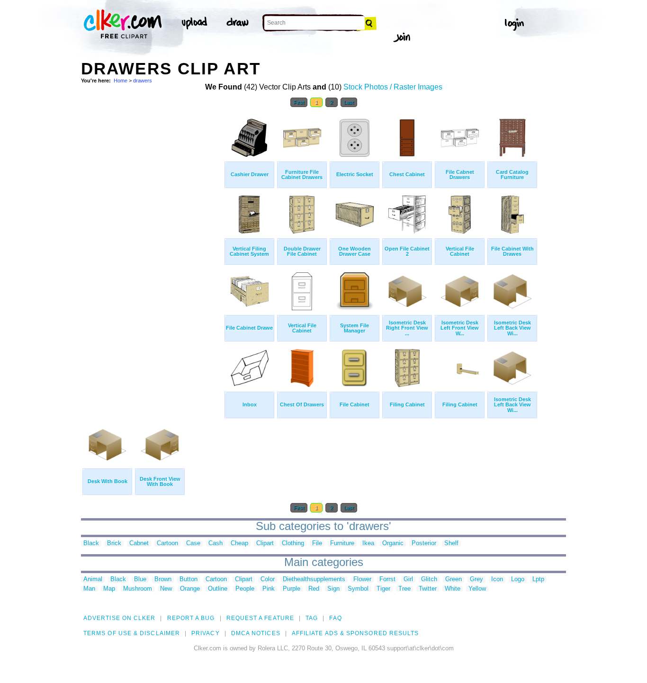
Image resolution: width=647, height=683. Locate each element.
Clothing (293, 543)
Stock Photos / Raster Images (392, 87)
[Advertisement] (152, 255)
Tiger (383, 589)
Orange (190, 589)
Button (189, 579)
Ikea (368, 543)
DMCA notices (255, 633)
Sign (333, 589)
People (244, 589)
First (299, 102)
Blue (140, 579)
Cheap (239, 543)
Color (268, 579)
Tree (404, 589)
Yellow (477, 589)
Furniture (342, 543)
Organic (393, 543)
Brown (162, 579)
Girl (408, 579)
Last (349, 102)
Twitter (428, 589)
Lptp (538, 579)
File (317, 543)
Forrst (387, 579)
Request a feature (260, 618)
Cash (215, 543)
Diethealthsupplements (314, 579)
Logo (517, 579)
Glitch (429, 579)
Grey (476, 579)
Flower (362, 579)
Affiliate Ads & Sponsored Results (355, 633)
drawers (142, 80)
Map (109, 589)
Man (89, 589)
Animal (92, 579)
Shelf (451, 543)
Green (453, 579)
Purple (291, 589)
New (166, 589)
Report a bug (191, 618)
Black (91, 543)
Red (313, 589)
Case (193, 543)
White (452, 589)
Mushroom (137, 589)
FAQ (335, 618)
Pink (268, 589)
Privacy (205, 633)
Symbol (358, 589)
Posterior (424, 543)
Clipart (265, 543)
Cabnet (139, 543)
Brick (114, 543)
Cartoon (167, 543)
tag (312, 618)
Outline (217, 589)
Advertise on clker (119, 618)
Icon (497, 579)
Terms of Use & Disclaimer (131, 633)
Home (120, 80)
